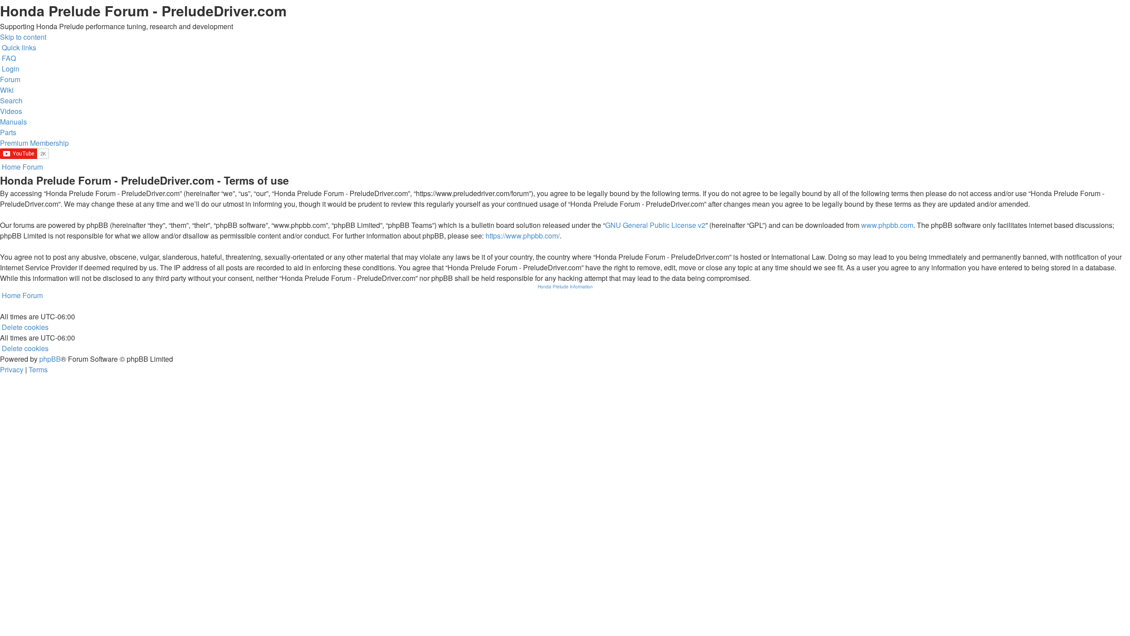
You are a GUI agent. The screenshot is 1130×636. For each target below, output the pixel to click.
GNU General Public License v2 (655, 225)
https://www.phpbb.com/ (523, 236)
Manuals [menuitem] (13, 122)
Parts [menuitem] (8, 132)
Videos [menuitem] (11, 111)
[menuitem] (8, 58)
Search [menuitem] (11, 100)
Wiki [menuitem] (7, 90)
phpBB (50, 359)
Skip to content (23, 37)
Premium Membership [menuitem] (34, 143)
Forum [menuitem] (10, 79)
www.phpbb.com (887, 225)
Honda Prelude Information (565, 287)
